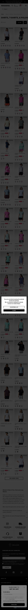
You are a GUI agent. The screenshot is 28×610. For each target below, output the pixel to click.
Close (14, 310)
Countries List (14, 307)
